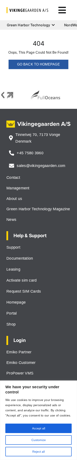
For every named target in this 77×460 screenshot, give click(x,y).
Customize (38, 440)
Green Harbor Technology (28, 25)
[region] (38, 420)
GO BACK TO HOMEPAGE (38, 64)
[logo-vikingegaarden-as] (27, 9)
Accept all (38, 428)
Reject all (38, 451)
